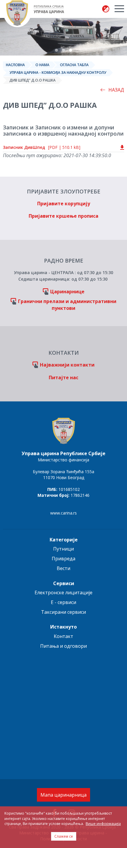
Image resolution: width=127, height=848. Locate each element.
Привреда (63, 558)
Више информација (103, 823)
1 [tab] (56, 50)
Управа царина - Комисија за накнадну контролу (57, 72)
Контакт (63, 636)
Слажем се (63, 836)
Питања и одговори (63, 646)
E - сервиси (63, 602)
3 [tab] (70, 50)
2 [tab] (63, 50)
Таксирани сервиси (63, 612)
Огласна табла (74, 64)
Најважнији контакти (67, 365)
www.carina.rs (63, 513)
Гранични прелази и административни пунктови (67, 304)
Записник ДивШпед (41, 147)
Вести (63, 568)
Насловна (15, 64)
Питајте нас (63, 377)
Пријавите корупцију (63, 203)
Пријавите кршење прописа (63, 216)
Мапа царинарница (63, 795)
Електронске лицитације (63, 592)
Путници (63, 549)
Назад (116, 89)
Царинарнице (67, 291)
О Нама (42, 64)
